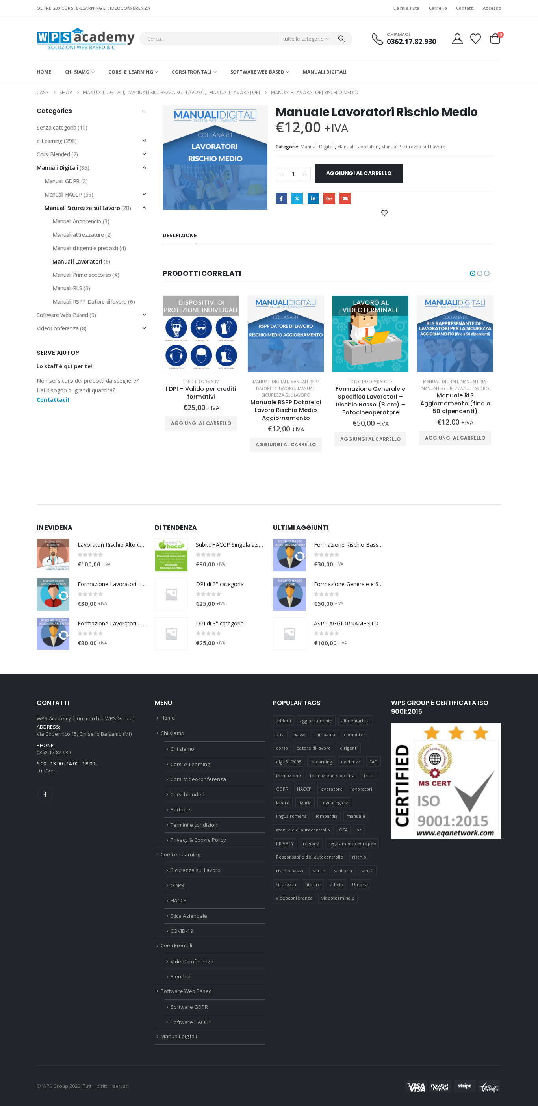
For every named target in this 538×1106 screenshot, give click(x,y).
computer (354, 734)
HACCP (179, 900)
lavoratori (361, 789)
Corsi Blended (53, 154)
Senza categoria (56, 127)
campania (324, 734)
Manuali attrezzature (78, 234)
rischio (359, 857)
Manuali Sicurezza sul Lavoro (413, 146)
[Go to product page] (201, 334)
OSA (343, 830)
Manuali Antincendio (76, 221)
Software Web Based (257, 72)
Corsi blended (187, 794)
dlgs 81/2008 (289, 762)
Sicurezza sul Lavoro (196, 870)
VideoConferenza (58, 328)
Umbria (360, 884)
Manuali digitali (325, 72)
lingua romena (291, 816)
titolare (313, 884)
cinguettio (297, 198)
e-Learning (50, 141)
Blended (181, 976)
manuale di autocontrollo (303, 830)
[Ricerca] (341, 38)
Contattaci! (53, 399)
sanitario (343, 871)
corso (282, 748)
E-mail (345, 198)
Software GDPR (189, 1006)
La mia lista (406, 8)
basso (299, 734)
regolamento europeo (352, 843)
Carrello (438, 8)
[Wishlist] (475, 38)
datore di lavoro (314, 748)
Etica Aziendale (189, 915)
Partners (181, 809)
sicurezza (286, 884)
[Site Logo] (86, 39)
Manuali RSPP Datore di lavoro (89, 301)
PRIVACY (285, 843)
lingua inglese (334, 802)
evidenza (351, 762)
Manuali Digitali (318, 146)
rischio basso (290, 871)
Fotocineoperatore (370, 381)
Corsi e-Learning (130, 72)
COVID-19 (182, 930)
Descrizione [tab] (180, 235)
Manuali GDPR (62, 181)
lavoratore (331, 789)
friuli (369, 775)
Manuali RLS (473, 381)
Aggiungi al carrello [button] (201, 423)
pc (359, 830)
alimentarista (355, 721)
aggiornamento (316, 721)
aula (280, 734)
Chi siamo (77, 72)
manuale (356, 816)
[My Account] (457, 38)
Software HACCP (190, 1022)
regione (311, 843)
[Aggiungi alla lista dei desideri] (384, 213)
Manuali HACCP (63, 194)
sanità (367, 871)
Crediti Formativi (201, 381)
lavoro (282, 802)
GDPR (177, 885)
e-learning (321, 762)
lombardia (327, 816)
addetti (283, 721)
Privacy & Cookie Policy (198, 839)
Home (44, 72)
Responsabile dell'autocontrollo (309, 857)
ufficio (336, 884)
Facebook (281, 198)
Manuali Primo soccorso (81, 274)
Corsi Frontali (191, 72)
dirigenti (349, 748)
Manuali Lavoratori (358, 146)
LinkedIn (313, 198)
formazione (288, 775)
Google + (329, 198)
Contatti (465, 8)
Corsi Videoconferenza (198, 779)
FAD (373, 762)
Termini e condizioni (195, 824)
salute (318, 871)
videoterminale (337, 898)
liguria (304, 802)
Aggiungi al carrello (359, 173)
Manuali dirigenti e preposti (85, 248)
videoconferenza (294, 898)
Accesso (492, 8)
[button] (472, 273)
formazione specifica (332, 775)
